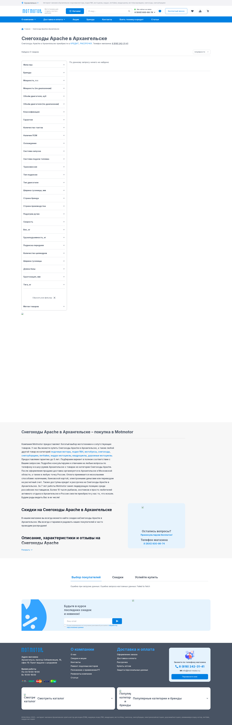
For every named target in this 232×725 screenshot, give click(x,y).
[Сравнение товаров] (200, 11)
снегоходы (104, 451)
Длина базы (29, 269)
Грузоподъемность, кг (34, 237)
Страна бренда (31, 198)
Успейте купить (146, 577)
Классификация (31, 112)
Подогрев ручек (31, 214)
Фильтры (28, 65)
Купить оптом (124, 666)
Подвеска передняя (33, 245)
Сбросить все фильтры (42, 298)
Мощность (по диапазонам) (37, 88)
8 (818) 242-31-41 (120, 43)
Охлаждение (29, 143)
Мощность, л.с (30, 80)
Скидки (117, 577)
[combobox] (201, 52)
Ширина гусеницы (32, 261)
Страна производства (34, 206)
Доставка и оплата (126, 658)
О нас (73, 654)
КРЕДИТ (74, 43)
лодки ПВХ (77, 451)
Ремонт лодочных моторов (84, 666)
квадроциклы (79, 455)
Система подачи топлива (36, 159)
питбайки (44, 455)
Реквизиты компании (81, 674)
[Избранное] (192, 11)
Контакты (75, 662)
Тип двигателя (30, 182)
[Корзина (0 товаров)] (207, 11)
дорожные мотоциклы (100, 455)
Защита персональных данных (132, 670)
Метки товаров (31, 306)
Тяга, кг (27, 284)
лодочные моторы (61, 451)
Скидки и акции (78, 658)
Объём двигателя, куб (34, 96)
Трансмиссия (30, 167)
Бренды (27, 72)
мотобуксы (91, 451)
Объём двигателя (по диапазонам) (41, 104)
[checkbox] (65, 625)
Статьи (74, 677)
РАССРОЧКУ (86, 43)
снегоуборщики (30, 455)
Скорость (28, 222)
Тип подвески (30, 174)
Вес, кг (26, 229)
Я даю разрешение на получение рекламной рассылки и (92, 626)
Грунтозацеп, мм (31, 277)
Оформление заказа (127, 654)
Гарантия (28, 119)
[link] (46, 29)
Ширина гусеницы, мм (34, 190)
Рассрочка (122, 662)
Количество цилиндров (35, 253)
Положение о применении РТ (85, 670)
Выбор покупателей (86, 577)
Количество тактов (33, 127)
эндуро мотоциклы (61, 455)
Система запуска (32, 151)
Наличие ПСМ (30, 135)
